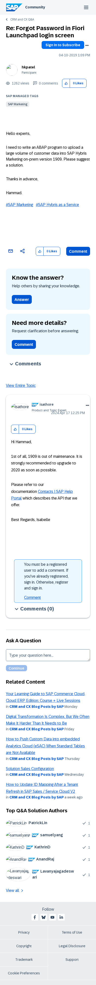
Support (72, 960)
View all (12, 890)
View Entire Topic (21, 385)
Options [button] (87, 45)
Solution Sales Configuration (30, 769)
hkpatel (28, 67)
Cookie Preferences (24, 973)
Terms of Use (72, 932)
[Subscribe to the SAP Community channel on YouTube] (52, 917)
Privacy (24, 932)
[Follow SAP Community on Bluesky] (44, 917)
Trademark (24, 960)
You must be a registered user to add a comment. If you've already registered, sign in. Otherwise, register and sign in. (46, 576)
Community (35, 7)
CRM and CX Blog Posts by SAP (36, 707)
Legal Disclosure (72, 946)
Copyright (24, 946)
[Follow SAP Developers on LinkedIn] (61, 917)
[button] (66, 83)
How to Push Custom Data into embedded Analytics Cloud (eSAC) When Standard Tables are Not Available (45, 746)
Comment (78, 251)
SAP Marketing (17, 104)
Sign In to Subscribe (63, 45)
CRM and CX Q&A (22, 19)
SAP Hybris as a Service (58, 205)
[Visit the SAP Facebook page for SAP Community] (35, 917)
